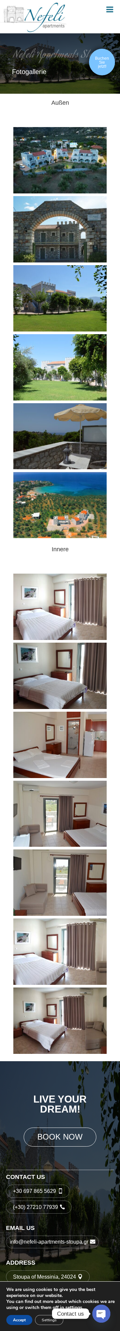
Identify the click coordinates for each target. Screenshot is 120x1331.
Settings (49, 1320)
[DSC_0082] (60, 845)
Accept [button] (19, 1320)
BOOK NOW (60, 1136)
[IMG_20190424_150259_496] (60, 261)
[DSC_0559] (60, 468)
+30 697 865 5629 (34, 1191)
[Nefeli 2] (60, 537)
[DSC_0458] (60, 777)
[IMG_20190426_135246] (60, 708)
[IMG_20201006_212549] (60, 192)
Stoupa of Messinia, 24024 (44, 1277)
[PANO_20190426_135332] (60, 983)
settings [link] (73, 1307)
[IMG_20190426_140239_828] (60, 639)
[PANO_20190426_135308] (60, 1053)
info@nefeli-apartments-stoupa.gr (49, 1242)
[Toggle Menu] (110, 9)
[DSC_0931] (60, 330)
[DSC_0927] (60, 399)
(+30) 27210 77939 (35, 1207)
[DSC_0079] (60, 914)
